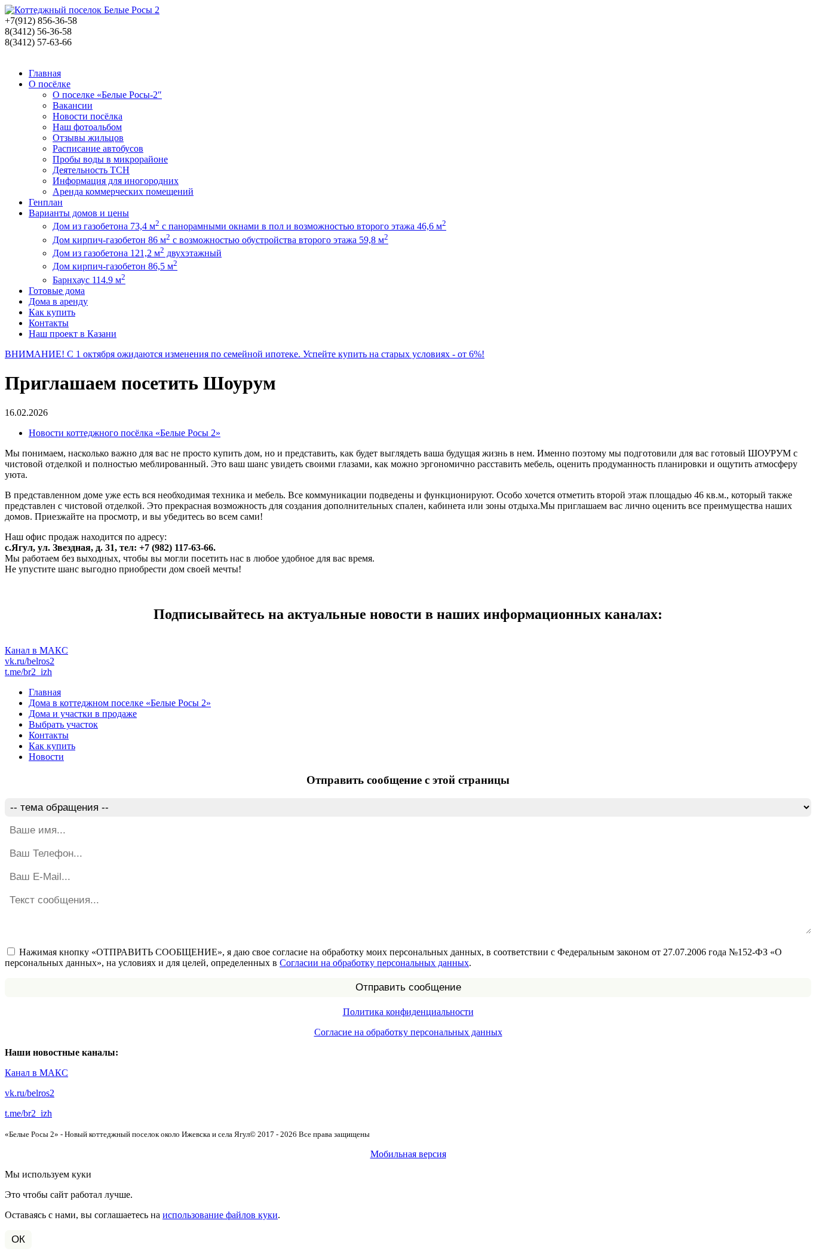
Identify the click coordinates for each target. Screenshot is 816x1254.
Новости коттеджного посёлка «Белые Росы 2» (124, 433)
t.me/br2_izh (28, 672)
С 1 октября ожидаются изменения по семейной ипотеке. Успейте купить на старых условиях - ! (244, 354)
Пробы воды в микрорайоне (110, 159)
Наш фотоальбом (87, 127)
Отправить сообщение (408, 987)
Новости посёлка (87, 116)
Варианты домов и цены (79, 213)
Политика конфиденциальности (408, 1012)
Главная (45, 73)
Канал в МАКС (36, 650)
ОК (18, 1239)
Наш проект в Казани (72, 334)
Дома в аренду (58, 301)
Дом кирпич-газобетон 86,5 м (115, 266)
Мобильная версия (408, 1154)
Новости (46, 757)
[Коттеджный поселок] (82, 10)
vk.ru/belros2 (29, 661)
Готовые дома (57, 291)
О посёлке (49, 84)
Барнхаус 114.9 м (89, 280)
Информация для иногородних (116, 181)
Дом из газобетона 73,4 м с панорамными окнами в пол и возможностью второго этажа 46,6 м (249, 226)
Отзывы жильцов (88, 138)
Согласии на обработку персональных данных (374, 963)
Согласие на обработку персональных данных (408, 1032)
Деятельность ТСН (91, 170)
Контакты (49, 323)
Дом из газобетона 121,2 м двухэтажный (137, 253)
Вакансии (73, 105)
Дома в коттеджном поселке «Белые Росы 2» (120, 703)
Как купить (52, 312)
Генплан (46, 202)
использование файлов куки (220, 1215)
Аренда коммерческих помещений (123, 191)
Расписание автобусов (98, 148)
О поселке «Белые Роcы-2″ (107, 95)
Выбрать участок (63, 724)
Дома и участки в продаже (83, 714)
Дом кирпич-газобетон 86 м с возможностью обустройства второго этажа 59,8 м (220, 240)
